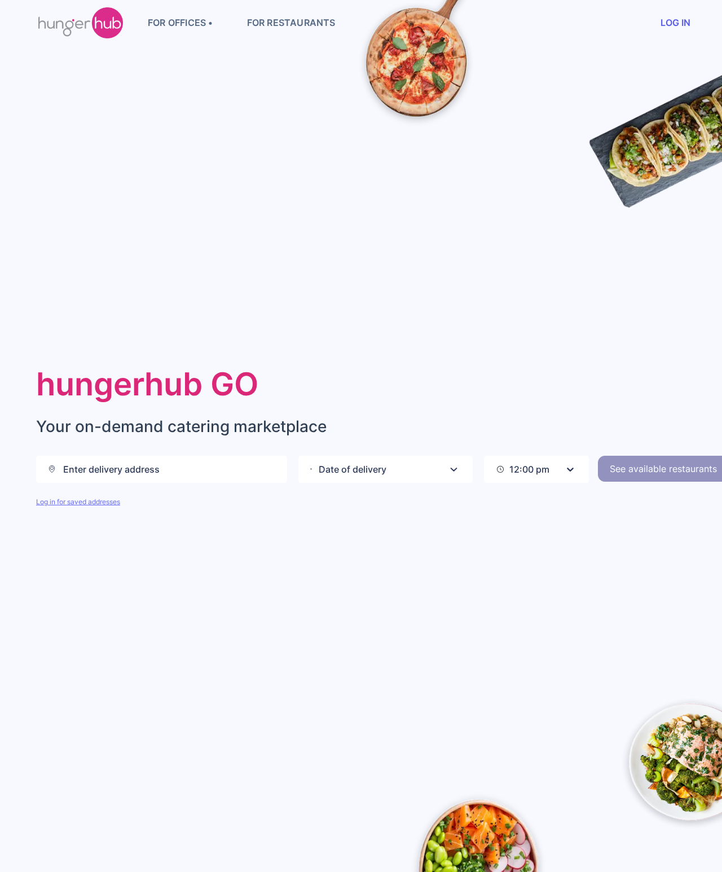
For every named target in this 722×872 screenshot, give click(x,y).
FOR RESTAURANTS (291, 22)
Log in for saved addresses (78, 501)
